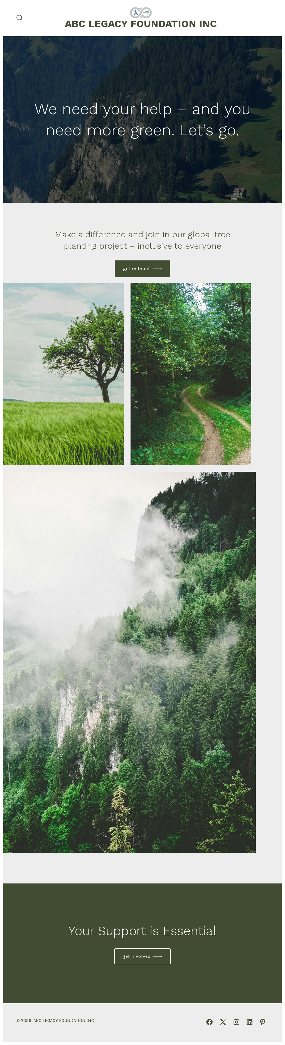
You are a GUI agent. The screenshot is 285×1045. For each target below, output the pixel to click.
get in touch (137, 268)
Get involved (136, 956)
